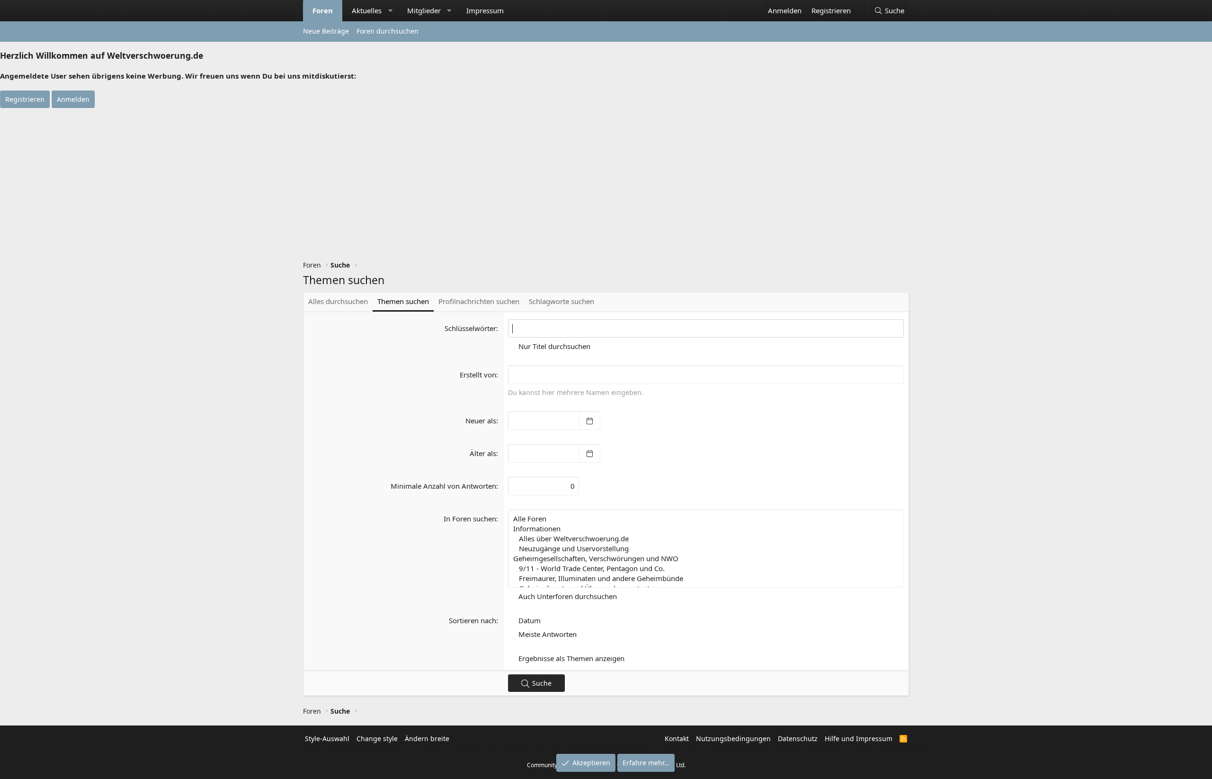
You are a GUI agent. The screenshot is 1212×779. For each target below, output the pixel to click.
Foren (322, 10)
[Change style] (860, 5)
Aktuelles (367, 10)
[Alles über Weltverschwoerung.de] (706, 539)
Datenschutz (798, 738)
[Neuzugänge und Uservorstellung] (706, 549)
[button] (390, 10)
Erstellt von (478, 374)
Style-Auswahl (327, 738)
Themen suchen (403, 301)
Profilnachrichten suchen (478, 301)
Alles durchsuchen (338, 301)
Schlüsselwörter (470, 328)
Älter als (483, 453)
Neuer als (480, 420)
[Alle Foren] (706, 519)
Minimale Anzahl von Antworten (443, 486)
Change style (377, 738)
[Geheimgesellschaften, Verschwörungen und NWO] (706, 559)
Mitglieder (424, 10)
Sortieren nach (472, 620)
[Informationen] (706, 529)
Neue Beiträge (326, 31)
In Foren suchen (470, 518)
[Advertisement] (606, 179)
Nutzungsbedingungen (733, 738)
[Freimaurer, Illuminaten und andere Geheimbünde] (706, 578)
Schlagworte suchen (561, 301)
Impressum (485, 10)
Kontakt (677, 738)
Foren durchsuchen (387, 31)
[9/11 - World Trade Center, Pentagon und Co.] (706, 568)
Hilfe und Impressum (858, 738)
